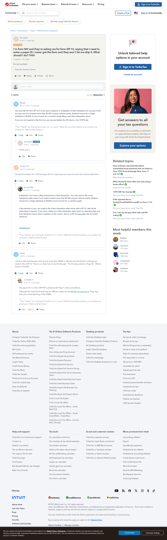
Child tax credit (129, 391)
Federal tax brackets (131, 399)
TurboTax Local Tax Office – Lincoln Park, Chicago (64, 421)
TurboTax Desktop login (96, 337)
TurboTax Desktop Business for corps (101, 362)
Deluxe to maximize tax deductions (64, 341)
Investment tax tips (130, 387)
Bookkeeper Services (132, 474)
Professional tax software (133, 450)
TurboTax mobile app (21, 382)
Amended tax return (131, 366)
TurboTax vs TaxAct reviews (97, 454)
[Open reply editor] (58, 86)
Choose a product (36, 21)
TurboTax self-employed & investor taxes (63, 346)
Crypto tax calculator (57, 462)
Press (14, 512)
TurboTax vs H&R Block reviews (99, 445)
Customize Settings (153, 533)
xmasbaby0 (125, 261)
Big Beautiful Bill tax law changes (26, 466)
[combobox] (39, 13)
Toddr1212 (24, 166)
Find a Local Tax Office (58, 402)
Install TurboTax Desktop (96, 349)
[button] (123, 13)
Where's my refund (20, 445)
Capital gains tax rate (131, 370)
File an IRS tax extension (22, 450)
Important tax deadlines (133, 395)
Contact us (16, 441)
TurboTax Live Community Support (26, 437)
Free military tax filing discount (62, 352)
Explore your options (133, 145)
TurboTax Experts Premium (60, 360)
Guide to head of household (135, 349)
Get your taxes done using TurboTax (128, 195)
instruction (81, 214)
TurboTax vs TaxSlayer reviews (98, 450)
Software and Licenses (21, 524)
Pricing (101, 4)
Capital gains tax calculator (60, 466)
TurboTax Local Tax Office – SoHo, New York (63, 408)
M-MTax (123, 238)
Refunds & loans (68, 4)
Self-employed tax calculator (61, 458)
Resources (87, 4)
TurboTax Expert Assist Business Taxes (65, 379)
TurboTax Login (18, 458)
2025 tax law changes (132, 403)
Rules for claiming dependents (136, 354)
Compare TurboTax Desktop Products (101, 341)
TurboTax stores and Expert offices (63, 394)
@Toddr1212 (24, 228)
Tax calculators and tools (59, 437)
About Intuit (17, 504)
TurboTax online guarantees (23, 345)
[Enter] (22, 13)
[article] (58, 119)
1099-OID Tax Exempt (122, 192)
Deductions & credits (122, 188)
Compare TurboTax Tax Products (25, 337)
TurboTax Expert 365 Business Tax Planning (63, 388)
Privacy (15, 516)
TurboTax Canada (19, 374)
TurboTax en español (21, 391)
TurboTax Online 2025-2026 (24, 341)
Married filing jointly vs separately (137, 345)
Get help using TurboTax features (64, 21)
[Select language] (136, 13)
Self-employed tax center (22, 354)
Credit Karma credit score (133, 458)
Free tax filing (55, 337)
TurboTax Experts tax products (61, 356)
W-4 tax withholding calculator (62, 454)
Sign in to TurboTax (135, 66)
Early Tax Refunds (19, 387)
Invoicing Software (131, 478)
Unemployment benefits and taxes (137, 382)
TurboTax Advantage (94, 358)
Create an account (133, 74)
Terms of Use (96, 520)
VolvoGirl (124, 246)
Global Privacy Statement (56, 531)
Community (10, 13)
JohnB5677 (28, 280)
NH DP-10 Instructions (80, 291)
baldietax (124, 268)
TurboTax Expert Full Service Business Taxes (65, 374)
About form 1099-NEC (132, 362)
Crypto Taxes (17, 362)
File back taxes (129, 374)
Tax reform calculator (58, 478)
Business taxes (48, 4)
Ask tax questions (15, 21)
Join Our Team (18, 508)
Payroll (126, 441)
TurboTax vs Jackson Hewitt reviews (101, 458)
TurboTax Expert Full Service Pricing (64, 368)
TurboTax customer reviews (97, 437)
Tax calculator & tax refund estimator (64, 441)
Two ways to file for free (22, 454)
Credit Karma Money (20, 366)
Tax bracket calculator (58, 445)
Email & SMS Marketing (132, 470)
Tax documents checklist (59, 474)
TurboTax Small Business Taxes (62, 383)
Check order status (94, 354)
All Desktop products (95, 345)
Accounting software (131, 437)
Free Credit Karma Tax (132, 462)
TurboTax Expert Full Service (61, 364)
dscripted (24, 38)
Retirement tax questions (47, 31)
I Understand (129, 533)
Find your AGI (129, 378)
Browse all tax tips (130, 341)
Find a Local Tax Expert (58, 398)
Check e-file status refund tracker (62, 450)
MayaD (22, 103)
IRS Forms (16, 349)
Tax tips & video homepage (134, 337)
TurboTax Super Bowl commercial (100, 441)
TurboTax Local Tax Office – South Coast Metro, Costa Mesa (63, 414)
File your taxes (29, 4)
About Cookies (54, 525)
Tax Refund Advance (20, 358)
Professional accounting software (136, 454)
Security (15, 520)
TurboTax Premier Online (25, 69)
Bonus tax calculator (57, 470)
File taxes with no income (133, 358)
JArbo (22, 253)
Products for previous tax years (25, 378)
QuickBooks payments (132, 445)
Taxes (32, 31)
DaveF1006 (28, 187)
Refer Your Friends (20, 470)
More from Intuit (130, 466)
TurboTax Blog (18, 370)
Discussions (23, 31)
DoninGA (124, 253)
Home (13, 31)
